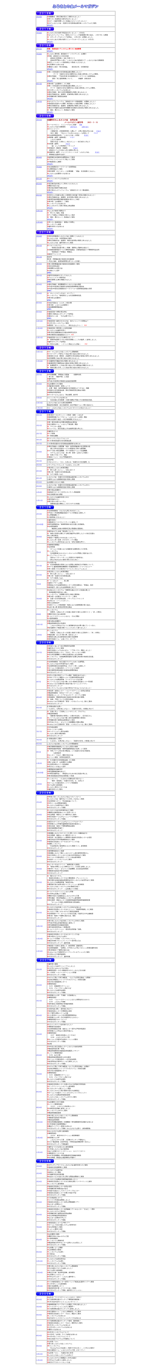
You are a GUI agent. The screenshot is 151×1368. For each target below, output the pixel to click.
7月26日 (39, 599)
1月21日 (39, 425)
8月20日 (39, 744)
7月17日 (39, 731)
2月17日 (39, 433)
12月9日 (39, 635)
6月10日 (39, 471)
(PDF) (49, 282)
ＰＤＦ (96, 133)
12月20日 (39, 1152)
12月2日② (39, 773)
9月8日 (38, 614)
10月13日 (39, 624)
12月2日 (39, 763)
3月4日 (38, 667)
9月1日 (38, 752)
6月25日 (39, 718)
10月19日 (39, 403)
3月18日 (39, 452)
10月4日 (39, 398)
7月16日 (39, 869)
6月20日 (39, 1055)
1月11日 (39, 415)
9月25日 (39, 913)
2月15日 (39, 375)
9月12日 (39, 478)
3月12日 (39, 440)
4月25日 (39, 841)
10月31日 (39, 352)
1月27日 (39, 652)
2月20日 (39, 815)
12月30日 (39, 951)
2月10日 (39, 514)
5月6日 (38, 552)
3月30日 (39, 537)
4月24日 (39, 697)
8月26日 (39, 898)
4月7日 (38, 682)
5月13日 (39, 566)
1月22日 (39, 969)
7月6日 (38, 584)
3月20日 (39, 826)
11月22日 (39, 408)
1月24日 (39, 802)
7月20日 (39, 1074)
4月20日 (39, 465)
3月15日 (39, 443)
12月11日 (39, 500)
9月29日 (39, 486)
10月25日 (39, 926)
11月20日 (39, 361)
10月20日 (39, 1122)
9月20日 (39, 482)
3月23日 (39, 461)
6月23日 (39, 707)
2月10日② (39, 524)
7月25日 (39, 740)
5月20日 (39, 856)
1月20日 (39, 1166)
